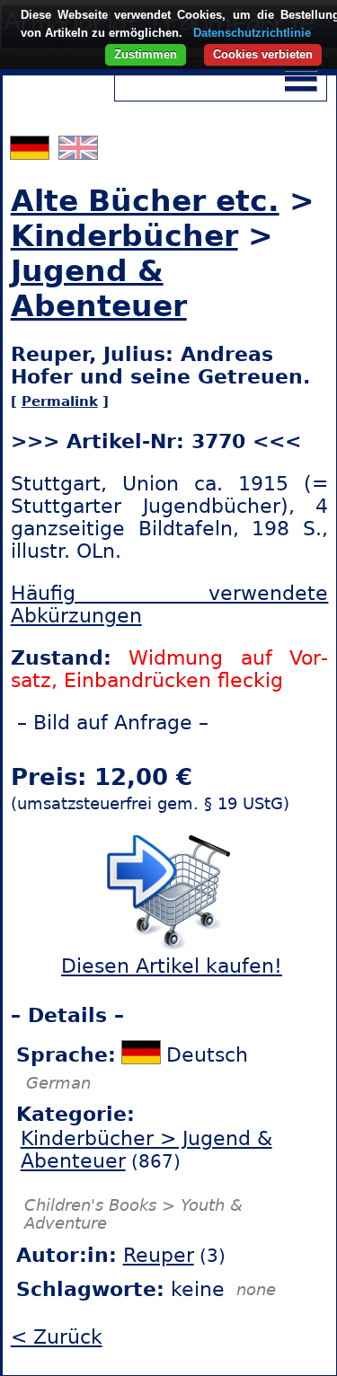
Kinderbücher (124, 235)
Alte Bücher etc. (145, 200)
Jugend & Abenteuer (99, 288)
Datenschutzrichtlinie (252, 33)
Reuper (158, 1255)
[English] (78, 152)
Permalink (60, 401)
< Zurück (56, 1337)
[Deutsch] (32, 152)
